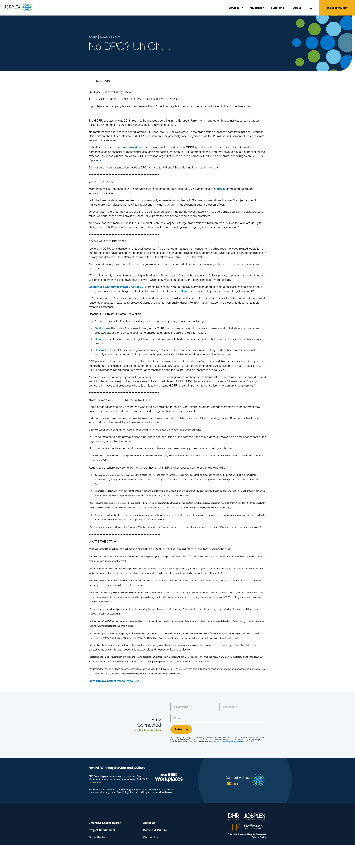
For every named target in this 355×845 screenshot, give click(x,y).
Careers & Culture (155, 830)
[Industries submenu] (264, 7)
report (100, 160)
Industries (255, 8)
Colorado (101, 350)
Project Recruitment (102, 830)
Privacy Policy (259, 837)
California (101, 328)
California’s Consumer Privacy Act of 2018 (118, 287)
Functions (277, 8)
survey (220, 189)
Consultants (97, 837)
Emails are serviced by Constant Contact (234, 742)
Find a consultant (337, 8)
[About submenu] (303, 7)
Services (233, 8)
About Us (149, 823)
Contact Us (150, 837)
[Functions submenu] (286, 7)
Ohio (184, 291)
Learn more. (95, 782)
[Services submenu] (241, 7)
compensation (131, 147)
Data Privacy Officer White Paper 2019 (115, 681)
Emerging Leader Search (105, 823)
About (297, 8)
